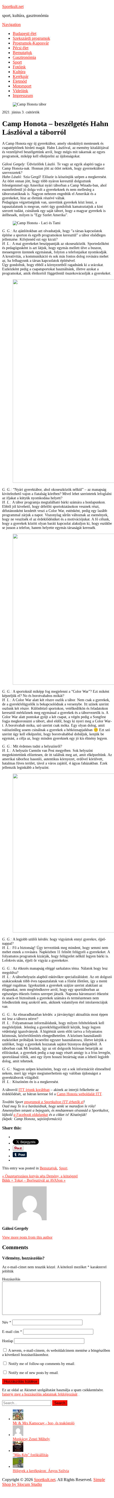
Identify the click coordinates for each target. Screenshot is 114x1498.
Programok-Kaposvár (31, 43)
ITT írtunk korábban (34, 1090)
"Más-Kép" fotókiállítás (30, 1455)
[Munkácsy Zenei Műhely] (18, 1435)
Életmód (20, 81)
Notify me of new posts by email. (33, 1373)
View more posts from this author (27, 1237)
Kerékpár (20, 76)
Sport (17, 62)
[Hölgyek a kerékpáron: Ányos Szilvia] (18, 1467)
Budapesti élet (24, 33)
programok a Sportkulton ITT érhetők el (54, 1102)
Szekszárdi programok (31, 38)
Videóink (20, 91)
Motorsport (22, 86)
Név (6, 1322)
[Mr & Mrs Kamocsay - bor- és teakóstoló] (18, 1419)
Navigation (11, 24)
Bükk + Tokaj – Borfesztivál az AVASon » (33, 1180)
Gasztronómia (24, 57)
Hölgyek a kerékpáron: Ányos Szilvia (41, 1471)
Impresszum (23, 95)
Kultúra (19, 71)
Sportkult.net (13, 6)
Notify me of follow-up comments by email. (41, 1364)
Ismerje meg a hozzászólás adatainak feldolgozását (39, 1394)
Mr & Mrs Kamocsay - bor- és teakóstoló (43, 1423)
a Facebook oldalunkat (31, 1115)
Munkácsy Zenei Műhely (31, 1439)
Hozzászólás (11, 1279)
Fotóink (19, 67)
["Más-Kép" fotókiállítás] (18, 1451)
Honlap (7, 1341)
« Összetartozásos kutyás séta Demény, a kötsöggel (40, 1176)
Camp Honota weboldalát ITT (79, 1094)
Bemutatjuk (22, 52)
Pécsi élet (20, 48)
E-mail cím (12, 1332)
